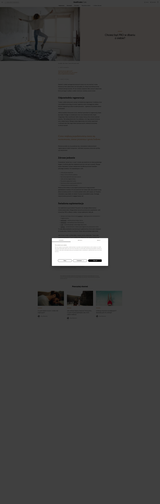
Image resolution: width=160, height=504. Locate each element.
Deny (65, 260)
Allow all (95, 260)
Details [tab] (80, 240)
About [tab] (99, 240)
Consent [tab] (61, 240)
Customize (79, 260)
